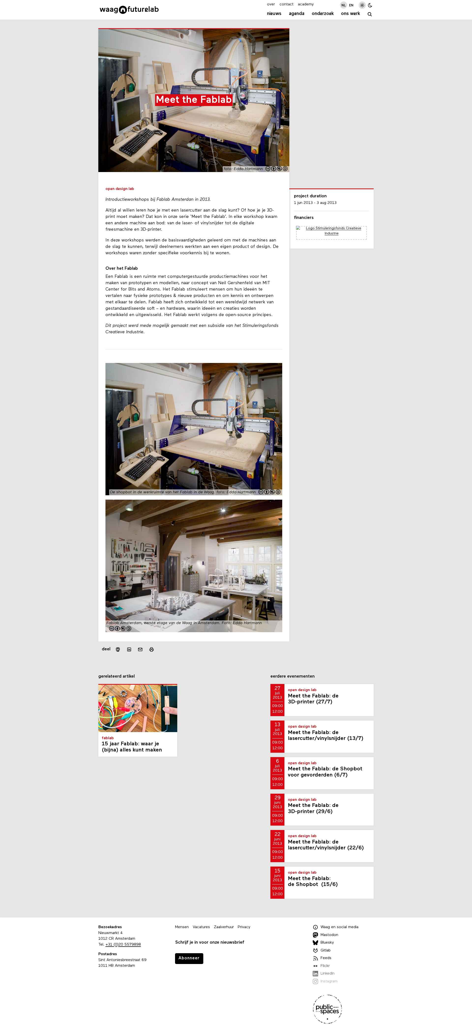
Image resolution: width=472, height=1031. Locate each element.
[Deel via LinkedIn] (129, 649)
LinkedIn (328, 974)
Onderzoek (323, 13)
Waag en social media (339, 927)
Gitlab (326, 950)
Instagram (329, 981)
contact (287, 4)
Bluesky (327, 943)
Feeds (326, 958)
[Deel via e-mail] (140, 649)
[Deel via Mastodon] (117, 649)
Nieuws (274, 13)
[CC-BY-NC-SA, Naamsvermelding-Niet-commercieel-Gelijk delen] (276, 169)
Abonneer (189, 958)
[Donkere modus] (370, 5)
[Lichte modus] (362, 5)
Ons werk (350, 13)
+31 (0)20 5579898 (123, 945)
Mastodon (329, 935)
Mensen (182, 927)
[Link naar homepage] (129, 10)
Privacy (244, 927)
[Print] (151, 649)
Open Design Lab (119, 189)
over (271, 4)
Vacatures (201, 927)
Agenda (296, 13)
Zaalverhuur (224, 927)
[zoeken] (370, 14)
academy (306, 4)
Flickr (325, 966)
